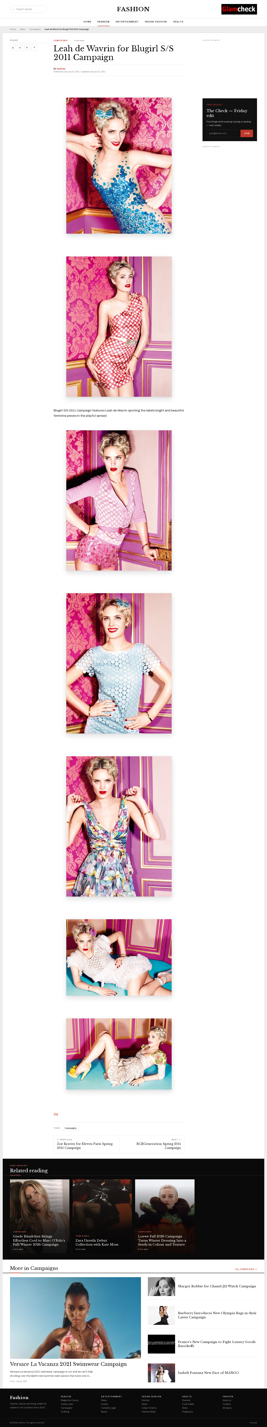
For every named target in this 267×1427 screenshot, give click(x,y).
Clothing (65, 1412)
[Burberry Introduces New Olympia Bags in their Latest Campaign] (161, 1315)
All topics (227, 1408)
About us (227, 1400)
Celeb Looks (67, 1404)
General (186, 1400)
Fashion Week (149, 1412)
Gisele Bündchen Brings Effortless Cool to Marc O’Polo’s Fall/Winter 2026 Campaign (39, 1241)
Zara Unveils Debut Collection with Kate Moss (97, 1243)
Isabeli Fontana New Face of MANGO (208, 1373)
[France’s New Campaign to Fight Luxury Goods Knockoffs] (161, 1344)
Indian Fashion (156, 21)
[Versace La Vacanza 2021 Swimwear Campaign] (75, 1318)
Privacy (253, 1423)
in (13, 48)
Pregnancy (187, 1412)
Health (178, 21)
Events (104, 1404)
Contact (226, 1404)
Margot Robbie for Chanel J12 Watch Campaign (217, 1286)
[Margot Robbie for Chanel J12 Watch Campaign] (161, 1286)
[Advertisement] (230, 65)
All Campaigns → (246, 1269)
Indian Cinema (149, 1408)
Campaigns (35, 29)
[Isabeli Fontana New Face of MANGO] (161, 1373)
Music (104, 1412)
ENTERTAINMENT (127, 21)
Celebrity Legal (108, 1408)
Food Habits (188, 1404)
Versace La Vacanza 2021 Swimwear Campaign (68, 1364)
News (22, 29)
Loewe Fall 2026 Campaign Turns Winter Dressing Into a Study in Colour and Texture (162, 1241)
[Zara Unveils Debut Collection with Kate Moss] (102, 1216)
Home (87, 21)
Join (247, 133)
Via (56, 1114)
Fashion (133, 9)
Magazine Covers (69, 1400)
